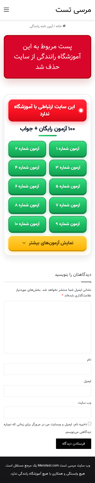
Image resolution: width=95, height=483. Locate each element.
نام (89, 359)
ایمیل (87, 381)
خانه (59, 26)
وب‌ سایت (84, 402)
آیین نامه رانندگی (41, 26)
